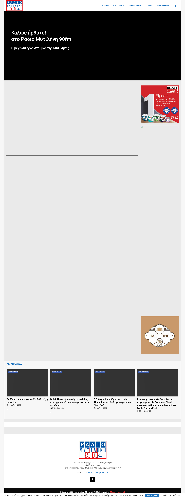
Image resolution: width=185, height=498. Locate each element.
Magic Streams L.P (117, 492)
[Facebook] (176, 5)
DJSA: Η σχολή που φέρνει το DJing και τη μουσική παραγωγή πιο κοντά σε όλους (69, 402)
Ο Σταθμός (118, 5)
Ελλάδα (149, 5)
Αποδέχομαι (152, 495)
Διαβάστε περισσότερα (170, 495)
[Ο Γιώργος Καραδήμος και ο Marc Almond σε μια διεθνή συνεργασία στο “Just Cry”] (114, 383)
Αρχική (105, 5)
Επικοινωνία (163, 5)
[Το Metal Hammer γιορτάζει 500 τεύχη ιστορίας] (27, 383)
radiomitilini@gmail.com (98, 472)
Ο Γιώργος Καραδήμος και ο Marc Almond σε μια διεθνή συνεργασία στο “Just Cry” (114, 402)
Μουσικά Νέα (135, 5)
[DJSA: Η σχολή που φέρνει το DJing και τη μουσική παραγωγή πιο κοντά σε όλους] (70, 383)
